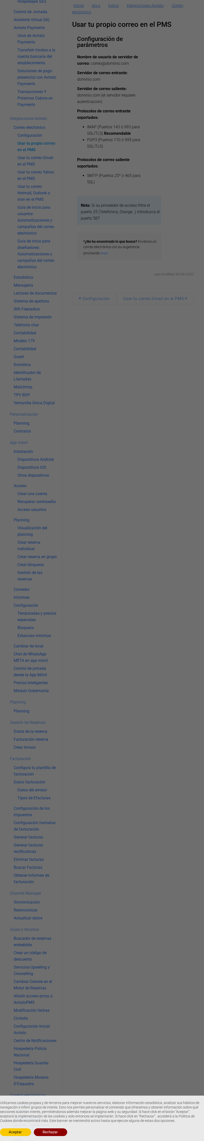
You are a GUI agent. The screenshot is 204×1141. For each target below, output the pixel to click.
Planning (21, 423)
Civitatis (21, 1018)
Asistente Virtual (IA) (32, 19)
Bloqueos (25, 627)
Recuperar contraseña (36, 501)
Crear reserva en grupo (37, 556)
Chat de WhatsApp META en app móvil (31, 657)
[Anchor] (111, 44)
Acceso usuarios (31, 509)
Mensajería (23, 285)
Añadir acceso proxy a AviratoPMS (33, 999)
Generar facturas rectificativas (28, 848)
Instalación (23, 451)
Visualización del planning (32, 531)
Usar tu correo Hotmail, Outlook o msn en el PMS (33, 193)
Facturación (20, 758)
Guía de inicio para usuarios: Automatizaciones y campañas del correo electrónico (35, 220)
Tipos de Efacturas (34, 798)
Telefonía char (26, 325)
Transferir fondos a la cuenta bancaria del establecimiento (36, 56)
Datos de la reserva (30, 731)
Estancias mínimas (34, 635)
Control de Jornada (30, 11)
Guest (19, 356)
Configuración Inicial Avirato (32, 1029)
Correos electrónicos (28, 1095)
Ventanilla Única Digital (34, 403)
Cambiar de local (28, 646)
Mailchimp (23, 387)
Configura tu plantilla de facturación (35, 770)
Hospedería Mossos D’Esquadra (31, 1080)
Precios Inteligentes (31, 682)
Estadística (23, 277)
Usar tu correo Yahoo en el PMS (35, 175)
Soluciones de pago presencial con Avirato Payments (36, 77)
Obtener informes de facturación (31, 878)
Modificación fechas (32, 1010)
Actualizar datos (28, 918)
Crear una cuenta (32, 493)
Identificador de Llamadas (27, 375)
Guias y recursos (24, 929)
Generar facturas (28, 837)
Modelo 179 (24, 340)
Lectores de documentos (35, 293)
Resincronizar (26, 910)
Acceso (20, 485)
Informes (21, 597)
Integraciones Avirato (28, 118)
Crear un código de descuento (30, 956)
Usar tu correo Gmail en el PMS (35, 161)
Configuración (29, 135)
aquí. (105, 253)
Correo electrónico (29, 127)
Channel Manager (25, 893)
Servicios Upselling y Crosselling (32, 970)
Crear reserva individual (28, 545)
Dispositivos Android (35, 459)
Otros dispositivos (33, 475)
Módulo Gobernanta (31, 690)
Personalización (24, 414)
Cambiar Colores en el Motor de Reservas (33, 984)
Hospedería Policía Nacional (30, 1051)
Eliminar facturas (29, 859)
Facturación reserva (31, 739)
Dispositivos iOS (31, 467)
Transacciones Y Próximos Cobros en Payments (35, 98)
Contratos (22, 431)
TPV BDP (22, 395)
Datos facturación (29, 782)
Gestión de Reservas (28, 722)
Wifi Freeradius (27, 309)
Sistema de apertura (31, 301)
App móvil (19, 442)
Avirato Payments (29, 27)
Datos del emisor (32, 790)
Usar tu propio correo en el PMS (36, 146)
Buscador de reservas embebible (32, 941)
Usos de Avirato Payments (31, 38)
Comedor (22, 589)
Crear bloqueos (30, 564)
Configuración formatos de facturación (34, 826)
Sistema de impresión (33, 317)
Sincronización (27, 902)
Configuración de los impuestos (32, 811)
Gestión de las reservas (29, 575)
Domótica (22, 364)
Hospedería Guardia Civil (31, 1066)
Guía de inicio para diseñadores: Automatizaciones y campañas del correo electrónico (35, 254)
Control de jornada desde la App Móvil (30, 671)
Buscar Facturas (28, 867)
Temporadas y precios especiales (36, 616)
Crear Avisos (25, 747)
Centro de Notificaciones (35, 1040)
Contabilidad (25, 333)
